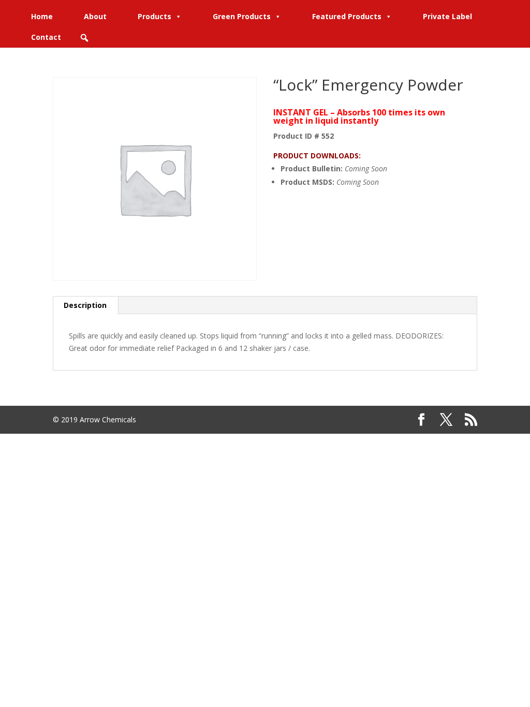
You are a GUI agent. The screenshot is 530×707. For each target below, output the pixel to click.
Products (154, 16)
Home (42, 16)
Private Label (447, 16)
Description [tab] (85, 305)
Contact (46, 37)
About (95, 16)
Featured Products (346, 16)
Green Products (242, 16)
